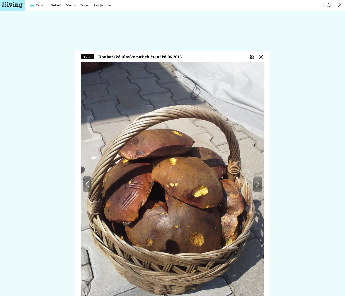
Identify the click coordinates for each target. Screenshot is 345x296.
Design (84, 5)
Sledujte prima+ (103, 5)
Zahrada (70, 5)
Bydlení (56, 5)
